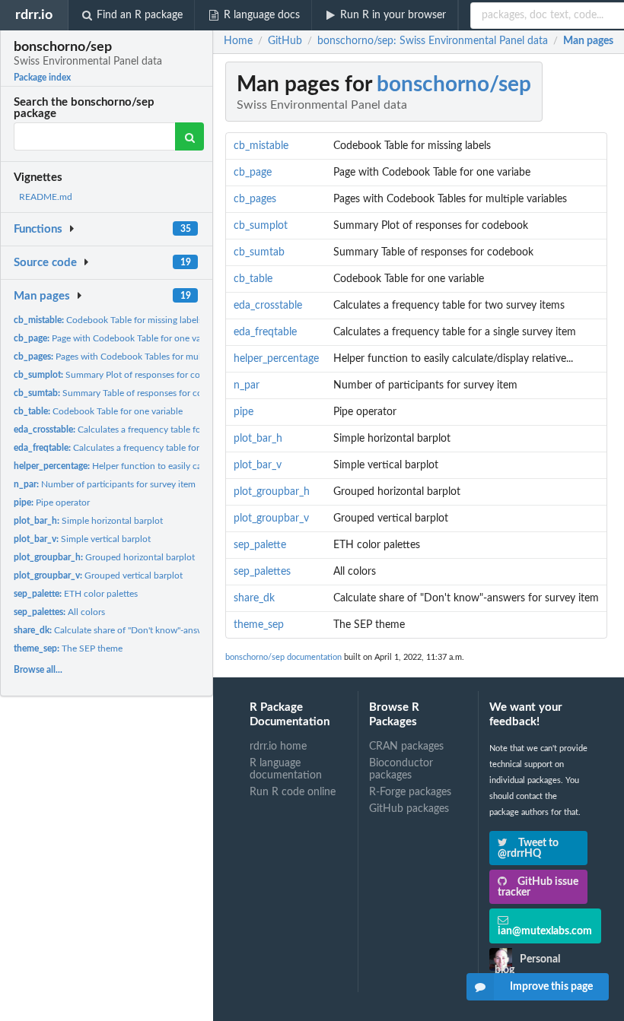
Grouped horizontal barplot (104, 557)
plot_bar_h (258, 438)
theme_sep (259, 625)
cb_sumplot (261, 225)
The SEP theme (68, 648)
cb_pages (255, 199)
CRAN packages (406, 746)
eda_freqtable (265, 332)
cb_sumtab (259, 252)
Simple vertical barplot (82, 539)
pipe (243, 412)
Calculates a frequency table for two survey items (143, 429)
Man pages (42, 296)
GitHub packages (409, 809)
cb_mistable (261, 146)
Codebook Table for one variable (98, 411)
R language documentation (286, 769)
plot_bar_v (258, 465)
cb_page (253, 172)
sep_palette (260, 545)
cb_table (253, 279)
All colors (59, 612)
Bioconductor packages (401, 769)
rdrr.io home (278, 746)
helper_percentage (276, 359)
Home (238, 41)
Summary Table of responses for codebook (123, 393)
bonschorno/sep (454, 84)
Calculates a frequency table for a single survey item (146, 447)
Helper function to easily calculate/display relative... (156, 466)
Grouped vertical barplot (98, 575)
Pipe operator (52, 502)
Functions (38, 229)
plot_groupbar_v (271, 518)
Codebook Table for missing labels (108, 320)
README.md (45, 196)
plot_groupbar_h (272, 492)
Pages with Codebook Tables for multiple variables (135, 356)
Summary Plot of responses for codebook (122, 374)
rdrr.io (34, 14)
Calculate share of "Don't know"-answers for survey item (145, 630)
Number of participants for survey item (105, 484)
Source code (45, 262)
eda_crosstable (268, 305)
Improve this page (551, 986)
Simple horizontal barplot (88, 520)
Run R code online (293, 792)
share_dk (254, 598)
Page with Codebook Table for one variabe (117, 338)
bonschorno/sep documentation (283, 657)
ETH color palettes (76, 593)
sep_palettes (262, 571)
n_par (246, 385)
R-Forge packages (410, 792)
